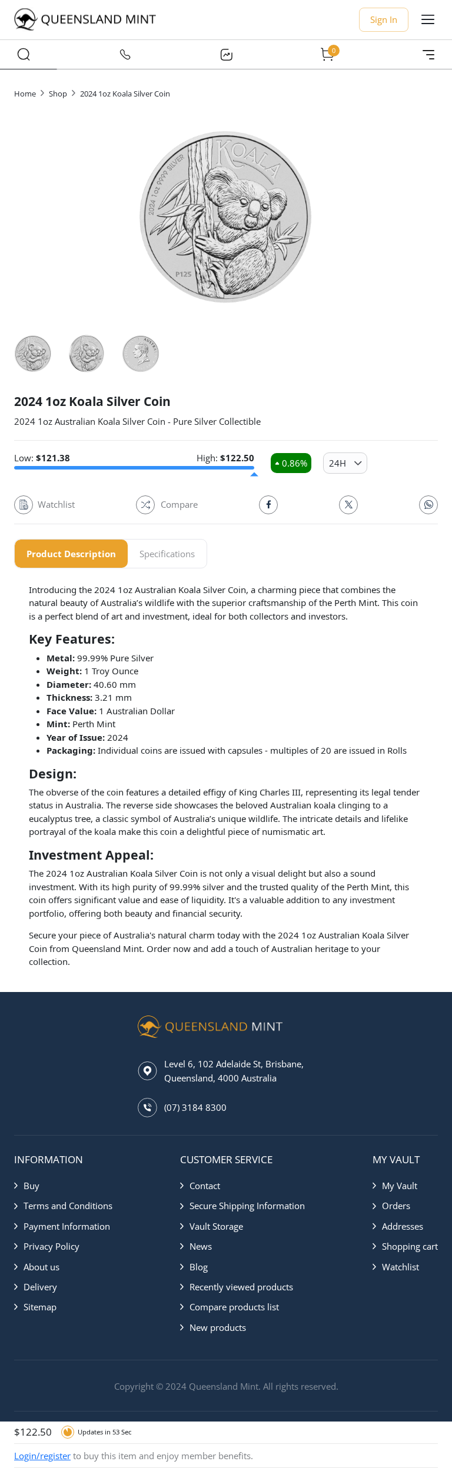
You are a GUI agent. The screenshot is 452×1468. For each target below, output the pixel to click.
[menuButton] (428, 19)
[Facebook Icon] (268, 504)
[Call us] (124, 54)
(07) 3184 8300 (195, 1107)
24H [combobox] (337, 463)
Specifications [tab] (167, 554)
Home (25, 93)
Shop (58, 93)
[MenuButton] (428, 54)
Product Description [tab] (71, 554)
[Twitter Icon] (348, 504)
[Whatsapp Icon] (428, 504)
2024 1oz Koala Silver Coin (125, 93)
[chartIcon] (226, 54)
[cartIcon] (327, 54)
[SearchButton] (23, 54)
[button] (63, 1186)
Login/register (42, 1456)
